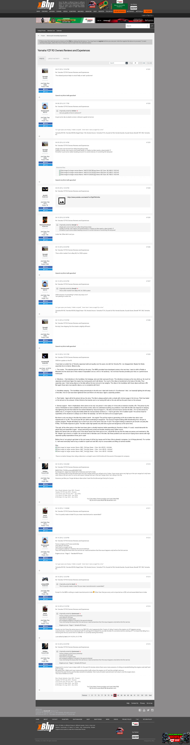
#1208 (148, 320)
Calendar (59, 30)
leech (45, 515)
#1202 (148, 103)
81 (115, 695)
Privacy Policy (126, 719)
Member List (51, 30)
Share (46, 89)
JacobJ (45, 195)
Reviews (52, 11)
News (38, 11)
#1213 (148, 577)
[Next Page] (144, 63)
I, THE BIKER (148, 11)
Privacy (142, 703)
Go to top (149, 703)
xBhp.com (40, 741)
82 (118, 695)
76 (98, 695)
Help (128, 703)
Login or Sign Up (147, 15)
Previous (84, 695)
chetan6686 (45, 584)
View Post (77, 110)
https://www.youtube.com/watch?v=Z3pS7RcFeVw (83, 197)
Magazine (89, 11)
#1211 (148, 508)
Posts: (43, 86)
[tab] (42, 58)
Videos (65, 11)
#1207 (148, 281)
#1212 (148, 538)
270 (146, 695)
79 (108, 695)
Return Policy (147, 719)
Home (37, 719)
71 (95, 695)
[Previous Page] (143, 63)
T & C (137, 719)
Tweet (46, 92)
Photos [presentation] (66, 58)
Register (101, 11)
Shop (95, 11)
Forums (59, 11)
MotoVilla (139, 11)
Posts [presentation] (42, 58)
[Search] (152, 26)
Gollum (45, 471)
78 (105, 695)
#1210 (148, 464)
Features (45, 11)
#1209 (148, 354)
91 (134, 695)
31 (92, 695)
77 (102, 695)
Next (150, 695)
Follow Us (109, 11)
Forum (43, 35)
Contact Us (134, 703)
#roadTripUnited (119, 11)
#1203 (148, 142)
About (46, 719)
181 (142, 695)
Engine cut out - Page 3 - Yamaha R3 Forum (69, 553)
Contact (54, 719)
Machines (81, 11)
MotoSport (130, 11)
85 (128, 695)
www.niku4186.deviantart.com (106, 500)
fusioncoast (45, 111)
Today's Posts (42, 30)
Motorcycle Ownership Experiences (57, 35)
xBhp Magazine (77, 719)
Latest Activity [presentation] (53, 58)
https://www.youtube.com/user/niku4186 (106, 499)
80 (111, 695)
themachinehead (45, 225)
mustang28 (45, 361)
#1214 (148, 606)
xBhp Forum (98, 719)
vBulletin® (46, 711)
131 (138, 695)
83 (121, 695)
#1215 (148, 644)
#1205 (148, 217)
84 (124, 695)
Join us (68, 8)
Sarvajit (45, 76)
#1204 (148, 188)
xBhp (153, 741)
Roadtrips (72, 11)
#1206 (148, 247)
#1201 (148, 69)
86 (131, 695)
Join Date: (44, 83)
